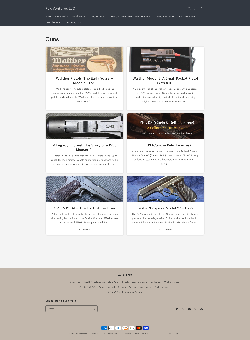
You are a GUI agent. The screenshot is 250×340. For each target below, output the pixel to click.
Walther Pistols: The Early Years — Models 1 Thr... (84, 80)
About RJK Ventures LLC (94, 282)
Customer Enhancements (140, 287)
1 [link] (117, 246)
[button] (189, 8)
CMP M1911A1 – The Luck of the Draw (85, 208)
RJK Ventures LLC (83, 333)
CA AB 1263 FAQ (87, 287)
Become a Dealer (140, 282)
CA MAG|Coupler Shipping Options (125, 292)
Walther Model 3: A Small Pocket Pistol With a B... (165, 80)
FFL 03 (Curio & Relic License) (165, 145)
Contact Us (75, 282)
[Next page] (133, 246)
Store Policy (113, 282)
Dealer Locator (161, 287)
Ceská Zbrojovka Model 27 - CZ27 (165, 208)
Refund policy (113, 333)
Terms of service (141, 333)
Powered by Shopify (97, 333)
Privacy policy (127, 333)
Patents (125, 282)
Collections (156, 282)
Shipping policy (157, 333)
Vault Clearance (171, 282)
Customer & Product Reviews (112, 287)
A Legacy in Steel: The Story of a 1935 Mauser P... (85, 147)
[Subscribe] (94, 309)
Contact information (173, 333)
